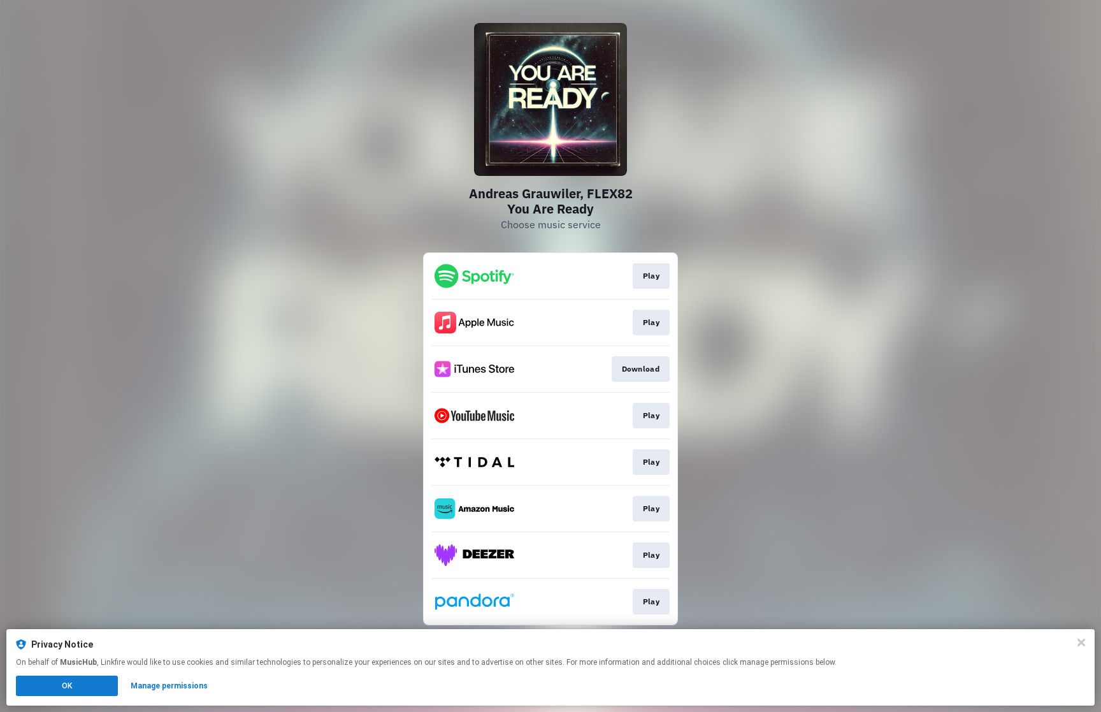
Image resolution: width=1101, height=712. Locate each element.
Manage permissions (169, 685)
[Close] (1081, 642)
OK (67, 685)
